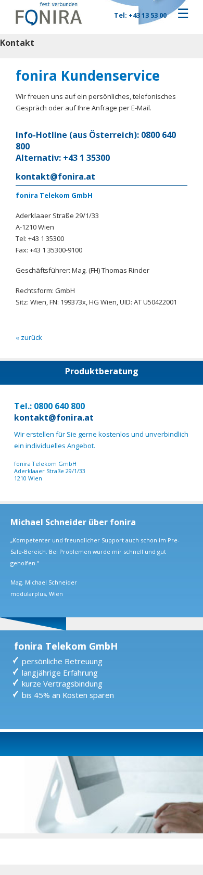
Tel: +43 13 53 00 (140, 15)
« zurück (29, 337)
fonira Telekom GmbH (66, 646)
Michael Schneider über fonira (73, 522)
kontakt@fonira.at (55, 176)
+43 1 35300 (86, 157)
